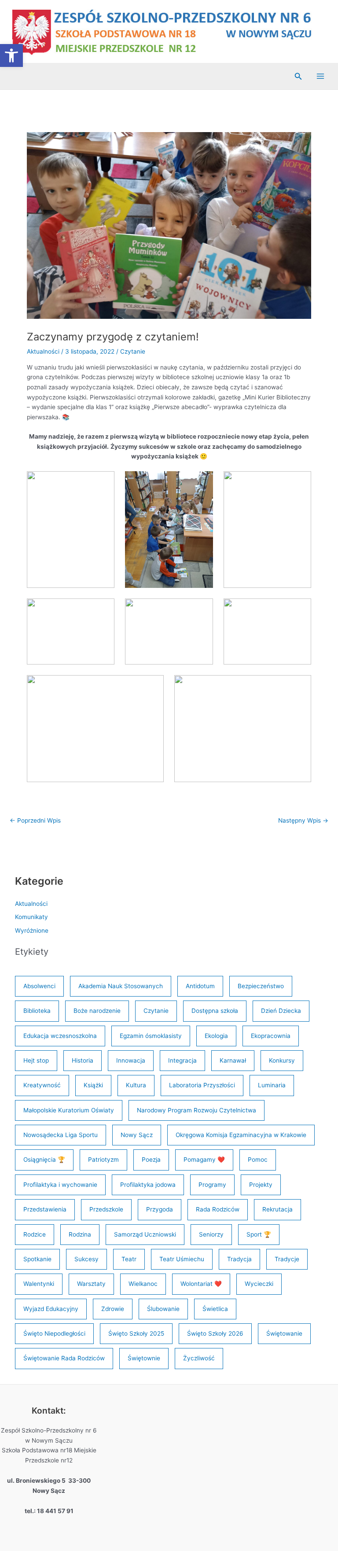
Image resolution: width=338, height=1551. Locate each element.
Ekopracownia (270, 1035)
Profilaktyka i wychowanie (60, 1184)
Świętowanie (284, 1333)
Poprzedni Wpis (35, 821)
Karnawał (233, 1060)
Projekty (260, 1184)
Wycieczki (259, 1283)
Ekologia (216, 1035)
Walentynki (38, 1283)
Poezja (151, 1159)
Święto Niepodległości (54, 1333)
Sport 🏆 (258, 1234)
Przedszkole (106, 1209)
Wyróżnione (31, 930)
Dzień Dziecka (281, 1010)
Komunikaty (31, 916)
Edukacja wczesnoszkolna (60, 1035)
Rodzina (80, 1234)
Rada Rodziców (217, 1209)
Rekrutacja (277, 1209)
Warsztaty (91, 1283)
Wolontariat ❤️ (201, 1283)
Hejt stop (36, 1060)
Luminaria (272, 1085)
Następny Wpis (303, 821)
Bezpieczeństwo (261, 986)
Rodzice (34, 1234)
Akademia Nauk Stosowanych (120, 986)
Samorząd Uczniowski (145, 1234)
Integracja (182, 1060)
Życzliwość (199, 1358)
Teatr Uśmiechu (181, 1259)
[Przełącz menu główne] (321, 76)
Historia (82, 1060)
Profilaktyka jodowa (148, 1184)
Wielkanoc (143, 1283)
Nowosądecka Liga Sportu (60, 1134)
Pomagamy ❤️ (204, 1159)
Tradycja (239, 1259)
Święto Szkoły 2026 (215, 1333)
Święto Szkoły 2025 (136, 1333)
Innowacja (130, 1060)
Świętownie (144, 1358)
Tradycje (287, 1259)
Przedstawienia (44, 1209)
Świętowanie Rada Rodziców (64, 1358)
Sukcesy (86, 1259)
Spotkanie (37, 1259)
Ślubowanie (163, 1308)
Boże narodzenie (97, 1010)
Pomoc (258, 1159)
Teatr (128, 1259)
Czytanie (132, 351)
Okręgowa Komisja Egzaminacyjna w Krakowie (241, 1134)
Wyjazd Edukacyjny (50, 1308)
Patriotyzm (103, 1159)
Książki (93, 1085)
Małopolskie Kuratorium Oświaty (68, 1110)
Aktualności (43, 351)
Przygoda (159, 1209)
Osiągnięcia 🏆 (44, 1159)
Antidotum (200, 986)
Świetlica (215, 1308)
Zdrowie (112, 1308)
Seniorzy (211, 1234)
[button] (298, 76)
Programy (212, 1184)
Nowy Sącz (137, 1134)
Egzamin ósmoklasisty (151, 1035)
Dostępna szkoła (214, 1010)
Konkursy (282, 1060)
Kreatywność (42, 1085)
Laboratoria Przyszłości (202, 1085)
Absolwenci (39, 986)
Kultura (136, 1085)
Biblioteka (37, 1010)
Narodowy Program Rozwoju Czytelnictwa (196, 1110)
